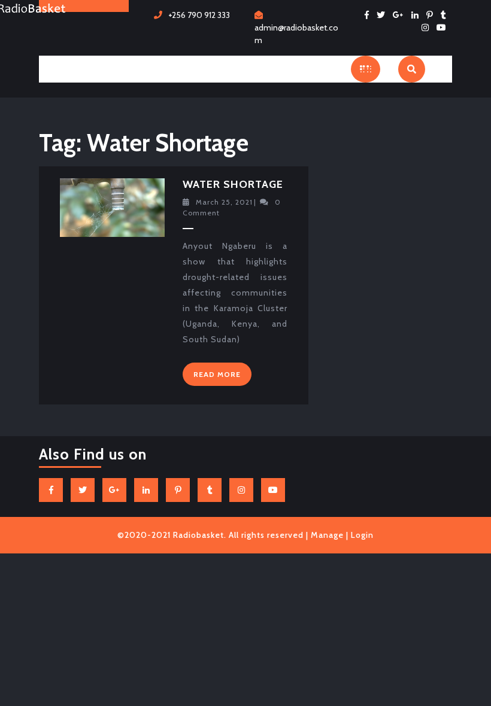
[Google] (401, 15)
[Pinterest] (432, 15)
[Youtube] (444, 27)
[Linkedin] (418, 15)
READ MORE (222, 377)
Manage (327, 535)
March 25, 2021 (224, 201)
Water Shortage (233, 184)
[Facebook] (370, 15)
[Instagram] (428, 27)
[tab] (365, 69)
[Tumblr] (446, 15)
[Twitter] (384, 15)
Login (362, 535)
